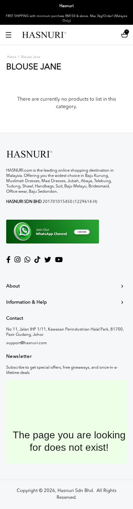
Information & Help (26, 302)
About (13, 286)
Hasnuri (66, 6)
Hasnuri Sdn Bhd (75, 491)
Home (11, 57)
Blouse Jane (31, 57)
